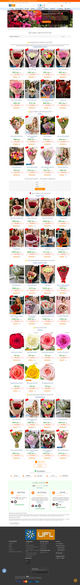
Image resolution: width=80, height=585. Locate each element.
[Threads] (59, 558)
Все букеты (40, 114)
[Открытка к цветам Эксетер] (15, 501)
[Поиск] (33, 5)
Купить (17, 74)
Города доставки (43, 545)
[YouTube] (62, 558)
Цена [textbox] (37, 182)
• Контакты (27, 2)
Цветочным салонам (30, 545)
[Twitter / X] (60, 558)
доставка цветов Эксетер (40, 397)
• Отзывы (19, 2)
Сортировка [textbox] (63, 36)
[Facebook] (57, 558)
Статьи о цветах (29, 556)
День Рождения (20, 8)
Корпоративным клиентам (31, 554)
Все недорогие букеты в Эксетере (40, 46)
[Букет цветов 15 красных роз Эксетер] (53, 504)
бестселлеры (40, 262)
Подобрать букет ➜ (46, 21)
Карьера (10, 546)
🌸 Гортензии (39, 8)
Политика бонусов (29, 548)
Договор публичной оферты (31, 553)
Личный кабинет (68, 2)
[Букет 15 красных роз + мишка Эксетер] (12, 501)
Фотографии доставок (44, 543)
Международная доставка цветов (15, 551)
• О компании (23, 2)
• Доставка (16, 2)
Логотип (10, 548)
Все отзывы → (40, 487)
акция (27, 8)
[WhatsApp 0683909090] (42, 5)
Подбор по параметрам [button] (14, 36)
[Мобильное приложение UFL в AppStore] (28, 560)
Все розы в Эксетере (40, 195)
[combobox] (63, 36)
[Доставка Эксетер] (36, 505)
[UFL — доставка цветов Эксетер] (12, 5)
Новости (27, 543)
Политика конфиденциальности (32, 546)
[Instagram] (44, 5)
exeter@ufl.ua (60, 543)
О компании (11, 543)
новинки (45, 262)
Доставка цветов (43, 548)
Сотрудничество (43, 546)
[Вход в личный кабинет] (65, 3)
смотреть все (40, 330)
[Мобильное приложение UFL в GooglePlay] (28, 563)
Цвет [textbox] (37, 184)
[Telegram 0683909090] (40, 5)
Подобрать (40, 189)
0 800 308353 (59, 552)
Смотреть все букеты (40, 466)
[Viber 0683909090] (38, 5)
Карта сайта (11, 549)
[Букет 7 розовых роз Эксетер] (32, 505)
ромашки (35, 262)
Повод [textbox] (37, 186)
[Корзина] (62, 6)
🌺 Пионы (33, 8)
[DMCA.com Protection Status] (29, 576)
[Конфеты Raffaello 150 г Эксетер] (60, 504)
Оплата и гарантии (11, 2)
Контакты (10, 544)
